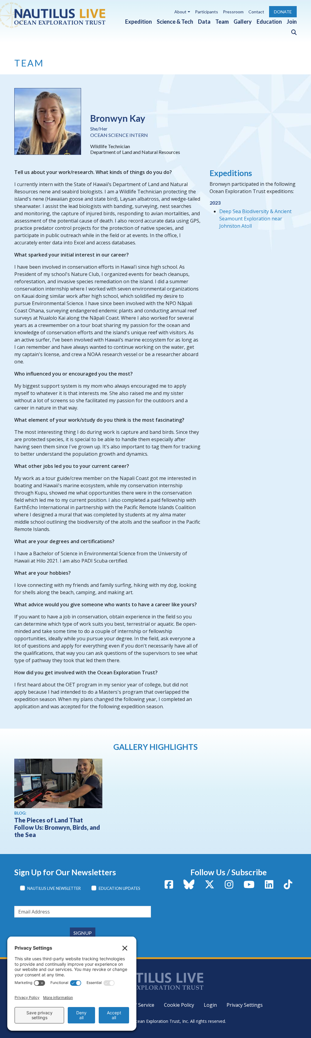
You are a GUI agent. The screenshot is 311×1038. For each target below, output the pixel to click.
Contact (256, 11)
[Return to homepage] (59, 16)
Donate (283, 11)
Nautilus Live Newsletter (54, 888)
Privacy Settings (245, 1005)
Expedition (138, 21)
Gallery (243, 21)
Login (210, 1005)
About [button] (180, 11)
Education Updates (119, 888)
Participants (206, 11)
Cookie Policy (179, 1005)
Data (204, 21)
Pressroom (233, 11)
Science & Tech (175, 21)
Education (269, 21)
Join (292, 21)
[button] (291, 31)
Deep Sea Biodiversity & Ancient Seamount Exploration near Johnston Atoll (255, 218)
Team (222, 21)
